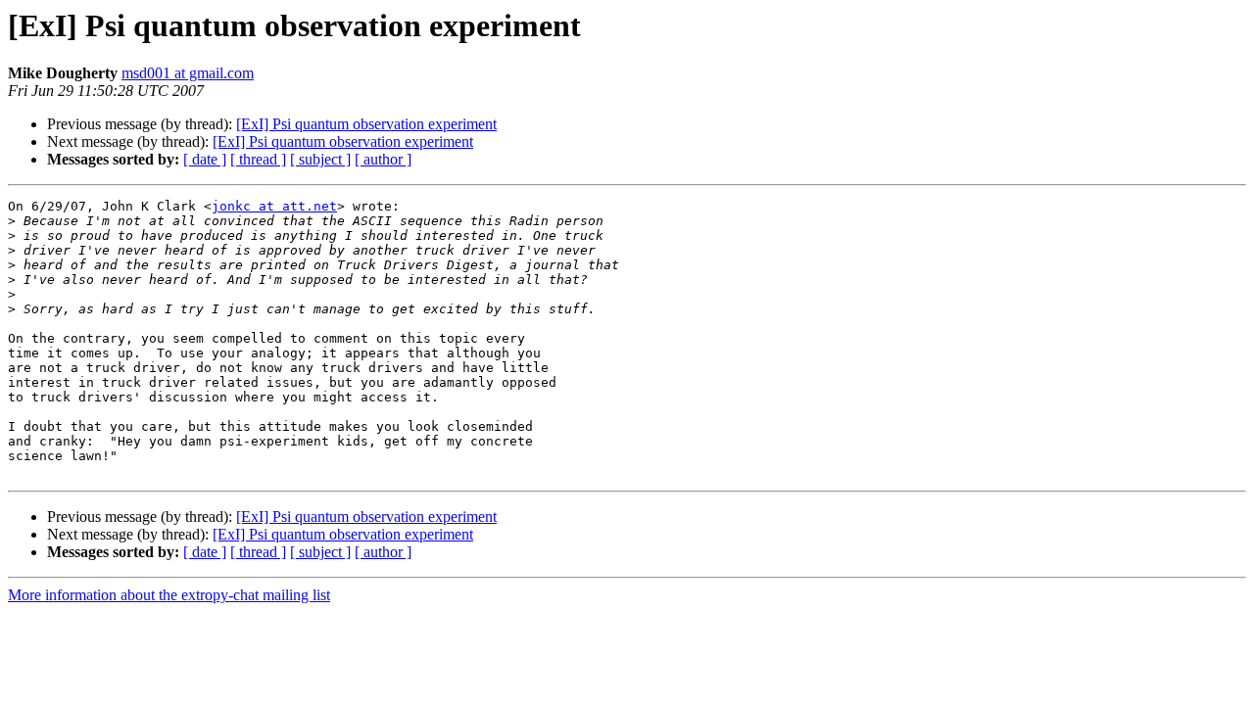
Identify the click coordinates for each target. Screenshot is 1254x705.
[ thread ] (258, 159)
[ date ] (204, 159)
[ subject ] (320, 159)
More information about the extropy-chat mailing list (169, 595)
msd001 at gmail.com (187, 73)
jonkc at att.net (274, 206)
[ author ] (383, 159)
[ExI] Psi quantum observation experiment (366, 124)
